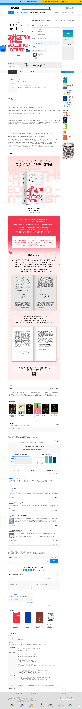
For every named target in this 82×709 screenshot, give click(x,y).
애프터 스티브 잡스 (54, 415)
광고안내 (34, 693)
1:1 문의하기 (61, 699)
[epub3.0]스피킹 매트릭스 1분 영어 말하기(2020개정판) (70, 91)
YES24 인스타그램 (66, 693)
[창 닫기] (45, 51)
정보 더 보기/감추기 (38, 25)
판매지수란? (49, 25)
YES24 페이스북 (64, 693)
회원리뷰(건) (42, 25)
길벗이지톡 (37, 23)
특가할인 (66, 12)
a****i (16, 503)
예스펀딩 (36, 12)
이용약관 (15, 693)
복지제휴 (41, 693)
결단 (26, 415)
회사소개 (9, 693)
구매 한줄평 (48, 578)
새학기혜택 (52, 12)
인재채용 (12, 693)
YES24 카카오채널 (62, 693)
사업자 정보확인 (38, 699)
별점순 (57, 473)
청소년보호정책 (25, 693)
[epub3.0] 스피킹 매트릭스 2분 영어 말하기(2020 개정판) (70, 103)
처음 (10, 473)
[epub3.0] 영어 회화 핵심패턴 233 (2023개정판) (70, 97)
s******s (16, 516)
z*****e (17, 478)
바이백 (24, 12)
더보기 (72, 77)
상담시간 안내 (71, 699)
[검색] (49, 8)
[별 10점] (16, 557)
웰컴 (8, 14)
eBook (12, 14)
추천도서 (69, 12)
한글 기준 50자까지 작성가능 (14, 559)
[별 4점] (12, 557)
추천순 (54, 473)
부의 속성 (43, 415)
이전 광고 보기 (73, 9)
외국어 (16, 14)
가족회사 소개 (71, 693)
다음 (18, 473)
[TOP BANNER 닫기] (80, 1)
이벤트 (21, 12)
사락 (33, 12)
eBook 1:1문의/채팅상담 (69, 698)
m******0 (27, 591)
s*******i (16, 490)
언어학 (21, 14)
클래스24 (39, 12)
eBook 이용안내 (69, 39)
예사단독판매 (57, 12)
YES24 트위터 (65, 693)
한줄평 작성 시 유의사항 (57, 557)
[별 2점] (11, 557)
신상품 (18, 12)
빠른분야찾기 (10, 12)
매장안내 (26, 12)
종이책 (34, 47)
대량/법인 (73, 12)
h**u (15, 531)
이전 (11, 473)
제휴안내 (37, 693)
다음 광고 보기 (74, 9)
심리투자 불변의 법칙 (21, 415)
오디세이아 (39, 56)
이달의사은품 (62, 12)
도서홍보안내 (30, 693)
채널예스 (31, 12)
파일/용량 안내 (25, 89)
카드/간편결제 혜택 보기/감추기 (48, 38)
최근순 (51, 473)
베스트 (15, 12)
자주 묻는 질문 (66, 699)
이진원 (33, 23)
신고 (24, 478)
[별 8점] (15, 557)
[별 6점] (14, 557)
